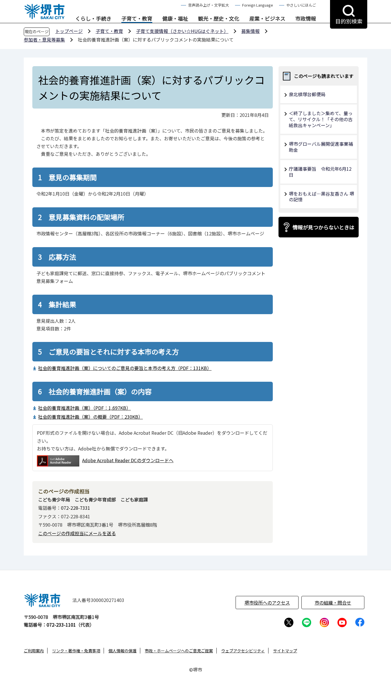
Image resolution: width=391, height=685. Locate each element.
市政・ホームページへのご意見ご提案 (179, 650)
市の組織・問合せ (333, 602)
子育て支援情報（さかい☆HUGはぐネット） (182, 30)
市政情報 (305, 18)
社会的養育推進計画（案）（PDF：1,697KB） (84, 407)
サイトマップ (285, 650)
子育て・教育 (136, 18)
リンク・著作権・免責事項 (76, 650)
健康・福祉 (175, 18)
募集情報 (250, 30)
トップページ (69, 30)
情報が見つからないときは (323, 227)
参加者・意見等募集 (44, 39)
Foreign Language (257, 5)
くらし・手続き (93, 18)
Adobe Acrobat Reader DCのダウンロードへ (127, 460)
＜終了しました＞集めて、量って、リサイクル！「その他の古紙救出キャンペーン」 (321, 119)
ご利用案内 (34, 650)
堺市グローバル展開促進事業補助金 (321, 146)
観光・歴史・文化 (218, 18)
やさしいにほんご (301, 5)
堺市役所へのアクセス (267, 602)
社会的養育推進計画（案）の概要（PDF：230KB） (90, 416)
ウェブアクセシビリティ (243, 650)
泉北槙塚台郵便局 (307, 94)
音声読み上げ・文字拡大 (208, 5)
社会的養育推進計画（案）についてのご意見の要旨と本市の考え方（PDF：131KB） (125, 368)
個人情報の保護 (122, 650)
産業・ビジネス (267, 18)
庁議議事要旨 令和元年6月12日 (320, 171)
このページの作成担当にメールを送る (77, 533)
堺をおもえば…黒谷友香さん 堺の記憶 (321, 196)
